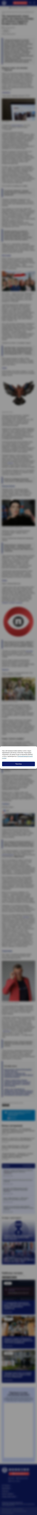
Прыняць (18, 764)
